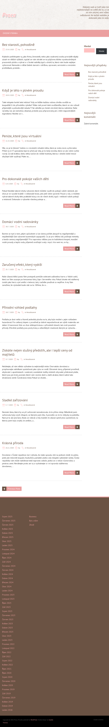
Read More (69, 74)
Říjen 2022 (6, 652)
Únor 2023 (6, 636)
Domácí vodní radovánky (20, 222)
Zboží (31, 525)
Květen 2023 (7, 623)
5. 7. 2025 (9, 405)
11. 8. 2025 (10, 141)
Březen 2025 (7, 537)
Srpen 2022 (7, 660)
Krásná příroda (12, 443)
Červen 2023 (7, 619)
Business (32, 516)
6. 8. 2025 (9, 184)
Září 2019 (6, 693)
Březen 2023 (7, 632)
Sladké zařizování (15, 400)
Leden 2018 (7, 710)
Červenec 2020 (8, 681)
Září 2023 (6, 607)
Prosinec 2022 (8, 644)
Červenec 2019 (8, 697)
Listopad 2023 (8, 599)
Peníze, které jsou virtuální (21, 136)
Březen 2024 (7, 582)
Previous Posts (14, 488)
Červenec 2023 (8, 615)
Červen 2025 (7, 525)
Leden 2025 (7, 545)
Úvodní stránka (10, 33)
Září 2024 (6, 562)
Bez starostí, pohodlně (18, 44)
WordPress (34, 720)
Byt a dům (33, 520)
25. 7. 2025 (10, 269)
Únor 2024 (6, 586)
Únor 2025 (6, 541)
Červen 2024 (7, 570)
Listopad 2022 (8, 648)
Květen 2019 (7, 701)
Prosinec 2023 (8, 594)
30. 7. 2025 (10, 226)
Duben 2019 (7, 706)
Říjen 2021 (6, 669)
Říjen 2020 (6, 673)
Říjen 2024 (6, 557)
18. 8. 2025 (10, 95)
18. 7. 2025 (10, 312)
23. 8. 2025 (10, 49)
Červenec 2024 (8, 566)
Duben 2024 (7, 578)
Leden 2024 (7, 590)
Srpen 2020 (7, 677)
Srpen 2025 (7, 516)
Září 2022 (6, 656)
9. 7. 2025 (9, 359)
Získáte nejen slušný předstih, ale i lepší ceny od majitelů (37, 352)
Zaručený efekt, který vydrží (22, 264)
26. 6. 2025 (10, 448)
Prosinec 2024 (8, 549)
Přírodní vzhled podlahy (19, 307)
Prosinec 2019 (8, 689)
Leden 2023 (7, 640)
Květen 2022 (7, 664)
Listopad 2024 (8, 553)
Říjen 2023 (6, 603)
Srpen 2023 (7, 611)
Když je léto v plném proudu (23, 90)
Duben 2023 (7, 627)
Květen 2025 (7, 529)
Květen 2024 (7, 574)
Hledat (87, 46)
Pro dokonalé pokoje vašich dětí (25, 179)
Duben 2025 (7, 533)
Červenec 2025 (8, 520)
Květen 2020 (7, 685)
